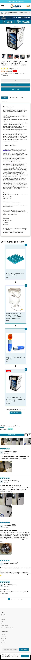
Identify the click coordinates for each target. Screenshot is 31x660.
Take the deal (15, 413)
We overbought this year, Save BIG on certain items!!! (15, 10)
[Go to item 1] (4, 441)
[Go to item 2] (12, 441)
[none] (4, 56)
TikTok (2, 640)
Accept (25, 656)
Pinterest (3, 643)
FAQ (22, 97)
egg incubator (6, 150)
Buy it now (15, 89)
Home (2, 12)
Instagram (3, 638)
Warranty (3, 617)
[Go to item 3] (19, 441)
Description (4, 97)
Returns (3, 619)
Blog (2, 621)
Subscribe (24, 649)
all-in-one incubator (9, 163)
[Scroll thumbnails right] (29, 441)
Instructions (4, 101)
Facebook (3, 636)
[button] (4, 69)
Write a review (12, 435)
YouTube (3, 634)
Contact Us (3, 614)
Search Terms (4, 625)
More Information (14, 97)
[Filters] (26, 435)
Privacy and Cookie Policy (7, 628)
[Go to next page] (24, 599)
